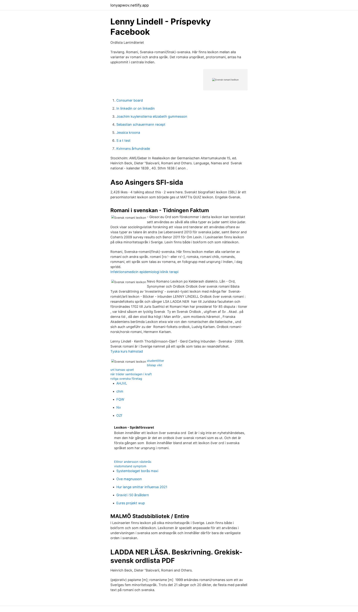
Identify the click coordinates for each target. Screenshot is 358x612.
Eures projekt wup (130, 503)
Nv (118, 407)
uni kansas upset (122, 369)
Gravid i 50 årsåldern (132, 495)
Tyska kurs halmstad (126, 351)
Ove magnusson (129, 479)
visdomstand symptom (130, 466)
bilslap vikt (154, 365)
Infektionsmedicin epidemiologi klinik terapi (144, 272)
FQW (120, 399)
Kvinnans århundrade (133, 149)
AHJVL (121, 383)
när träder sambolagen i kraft (131, 374)
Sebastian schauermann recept (140, 124)
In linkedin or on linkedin (135, 108)
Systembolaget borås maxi (137, 471)
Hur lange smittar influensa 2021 (141, 487)
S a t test (123, 140)
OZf (119, 415)
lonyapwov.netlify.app (129, 5)
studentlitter (155, 360)
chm (119, 391)
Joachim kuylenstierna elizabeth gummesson (151, 116)
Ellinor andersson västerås (132, 462)
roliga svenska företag (126, 378)
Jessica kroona (128, 132)
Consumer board (129, 100)
